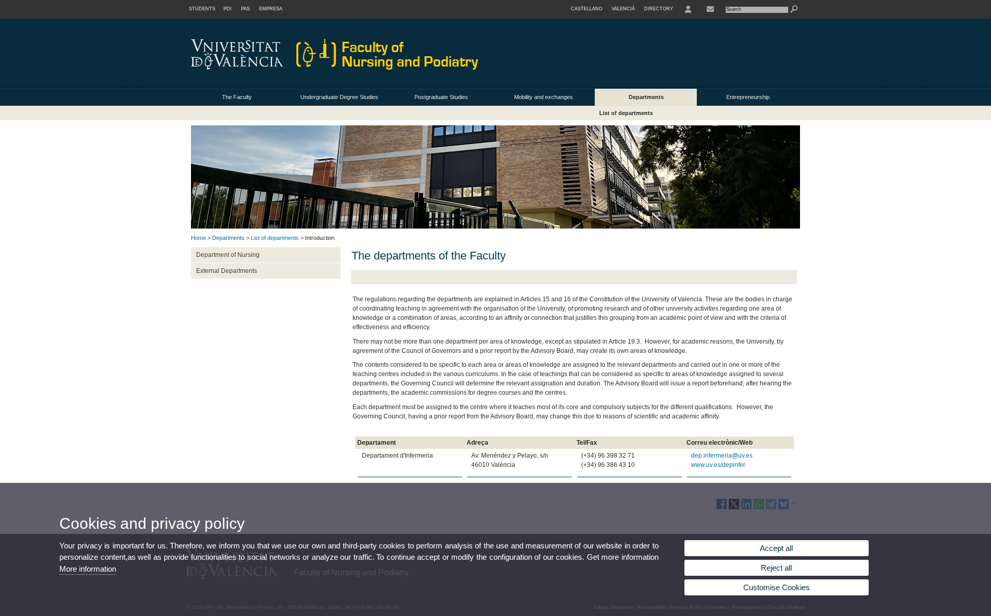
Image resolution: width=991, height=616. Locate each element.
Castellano (586, 8)
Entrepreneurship (748, 97)
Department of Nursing (228, 254)
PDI (227, 8)
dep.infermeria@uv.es (722, 455)
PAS (245, 8)
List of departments (626, 113)
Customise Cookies (776, 587)
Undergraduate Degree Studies (339, 97)
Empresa (270, 8)
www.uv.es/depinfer (718, 464)
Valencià (623, 8)
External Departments (226, 270)
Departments (646, 97)
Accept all (776, 548)
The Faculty (237, 97)
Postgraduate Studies (441, 97)
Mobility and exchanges (543, 97)
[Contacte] (710, 9)
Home (198, 238)
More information (87, 568)
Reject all (776, 567)
